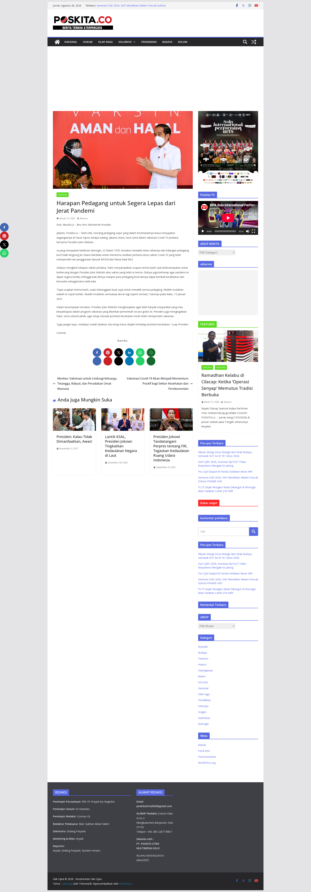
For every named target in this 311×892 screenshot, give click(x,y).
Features (207, 367)
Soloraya (125, 42)
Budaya (167, 42)
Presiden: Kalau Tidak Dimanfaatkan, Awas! (74, 439)
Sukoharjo (204, 718)
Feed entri (204, 751)
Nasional (70, 42)
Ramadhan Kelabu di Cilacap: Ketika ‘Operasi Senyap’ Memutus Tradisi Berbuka (227, 385)
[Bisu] (247, 231)
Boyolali (203, 646)
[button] (134, 41)
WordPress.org (206, 762)
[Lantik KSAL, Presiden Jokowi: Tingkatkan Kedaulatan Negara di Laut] (122, 411)
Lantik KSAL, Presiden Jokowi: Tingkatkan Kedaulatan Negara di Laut (121, 446)
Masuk (202, 745)
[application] (228, 218)
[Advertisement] (155, 84)
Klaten (202, 676)
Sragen (202, 712)
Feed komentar (207, 756)
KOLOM (182, 42)
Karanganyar (205, 670)
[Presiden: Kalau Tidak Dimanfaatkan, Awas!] (74, 411)
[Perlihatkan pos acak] (253, 42)
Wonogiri (203, 724)
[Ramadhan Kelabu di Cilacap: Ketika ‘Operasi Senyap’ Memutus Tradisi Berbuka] (228, 346)
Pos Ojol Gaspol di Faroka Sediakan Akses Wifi (124, 5)
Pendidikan (149, 42)
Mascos (84, 218)
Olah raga (105, 42)
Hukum (88, 42)
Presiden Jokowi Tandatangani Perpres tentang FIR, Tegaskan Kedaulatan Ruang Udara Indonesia (171, 448)
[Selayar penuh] (253, 231)
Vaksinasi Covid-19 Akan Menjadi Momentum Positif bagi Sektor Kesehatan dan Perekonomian (157, 383)
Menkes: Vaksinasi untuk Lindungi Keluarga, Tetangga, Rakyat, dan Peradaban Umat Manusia (87, 383)
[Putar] (203, 231)
